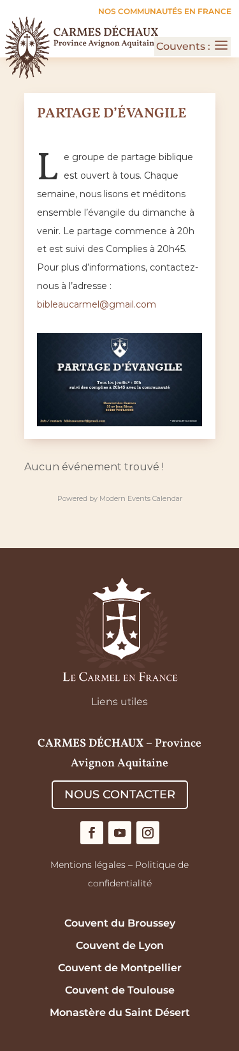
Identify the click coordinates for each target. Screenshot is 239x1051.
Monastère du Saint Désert (120, 1012)
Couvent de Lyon (120, 945)
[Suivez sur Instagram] (147, 832)
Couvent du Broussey (119, 923)
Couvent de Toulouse (120, 990)
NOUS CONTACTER (119, 794)
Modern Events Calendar (140, 498)
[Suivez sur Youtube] (119, 832)
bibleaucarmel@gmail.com (96, 304)
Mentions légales (88, 864)
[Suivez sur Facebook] (91, 832)
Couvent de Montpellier (120, 968)
